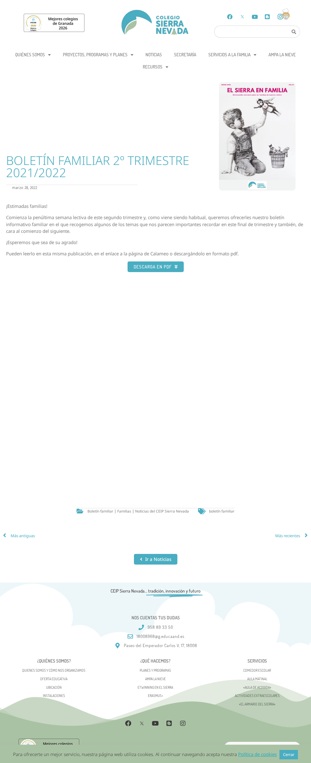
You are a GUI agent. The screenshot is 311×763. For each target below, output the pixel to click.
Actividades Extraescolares (257, 695)
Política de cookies (257, 754)
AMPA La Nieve (282, 55)
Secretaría (185, 55)
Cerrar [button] (288, 754)
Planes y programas (155, 670)
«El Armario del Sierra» (257, 704)
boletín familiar (221, 511)
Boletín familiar (100, 511)
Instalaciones (54, 695)
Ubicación (54, 687)
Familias (124, 511)
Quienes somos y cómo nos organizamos (53, 670)
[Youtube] (254, 16)
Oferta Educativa (53, 679)
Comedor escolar (257, 670)
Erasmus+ (155, 695)
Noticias (153, 55)
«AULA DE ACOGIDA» (257, 687)
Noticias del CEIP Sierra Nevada (162, 511)
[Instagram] (183, 723)
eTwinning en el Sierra (155, 687)
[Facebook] (229, 16)
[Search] (294, 31)
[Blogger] (267, 16)
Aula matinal (257, 679)
